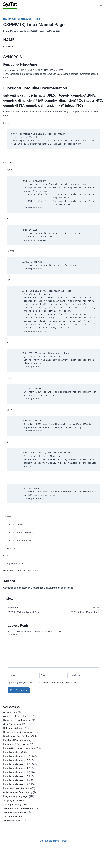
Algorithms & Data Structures (17, 716)
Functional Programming (15, 740)
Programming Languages (15, 796)
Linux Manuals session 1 (15, 756)
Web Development (12, 820)
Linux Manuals (9, 19)
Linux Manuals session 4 (15, 768)
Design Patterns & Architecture (18, 732)
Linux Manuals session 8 (15, 780)
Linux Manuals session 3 (29, 19)
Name (12, 675)
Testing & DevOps (12, 816)
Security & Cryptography (15, 804)
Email (44, 675)
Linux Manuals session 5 (15, 772)
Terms (56, 841)
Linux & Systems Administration (19, 748)
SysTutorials (46, 841)
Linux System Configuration (17, 788)
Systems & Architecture (14, 812)
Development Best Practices (17, 736)
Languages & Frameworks (16, 744)
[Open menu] (101, 5)
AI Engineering (10, 712)
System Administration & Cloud (18, 808)
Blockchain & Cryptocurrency (17, 720)
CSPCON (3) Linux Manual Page (23, 610)
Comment (13, 634)
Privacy (63, 841)
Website (76, 675)
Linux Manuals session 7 (15, 776)
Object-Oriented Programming (17, 792)
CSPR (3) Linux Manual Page (85, 610)
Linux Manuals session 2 (15, 760)
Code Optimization (12, 724)
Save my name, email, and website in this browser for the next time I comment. (44, 682)
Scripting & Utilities (12, 800)
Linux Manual (11, 31)
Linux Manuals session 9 (15, 784)
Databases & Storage (13, 728)
